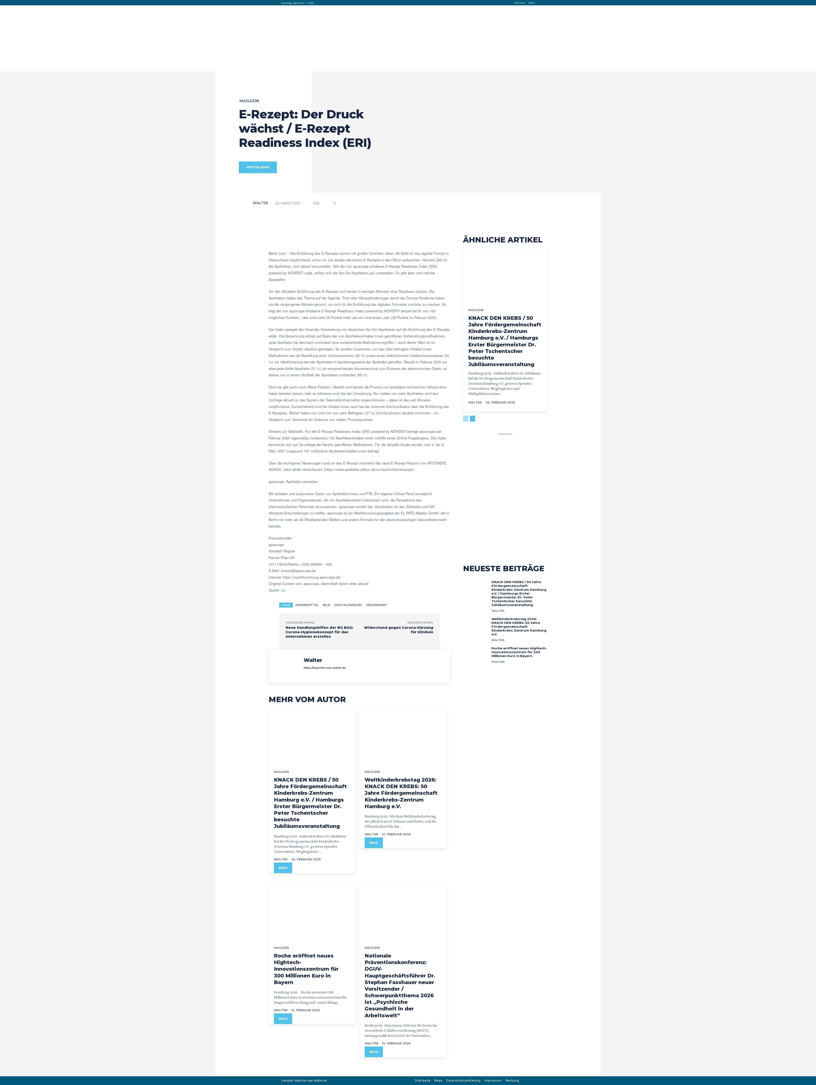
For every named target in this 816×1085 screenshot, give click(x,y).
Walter (260, 203)
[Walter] (245, 203)
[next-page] (472, 419)
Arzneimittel (307, 605)
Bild (326, 605)
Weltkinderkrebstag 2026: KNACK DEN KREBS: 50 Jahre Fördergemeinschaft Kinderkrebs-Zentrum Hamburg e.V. (401, 793)
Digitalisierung (348, 605)
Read (283, 868)
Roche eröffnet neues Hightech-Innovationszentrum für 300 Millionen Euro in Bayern (306, 969)
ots (283, 590)
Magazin (249, 101)
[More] (403, 239)
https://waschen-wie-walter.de (325, 667)
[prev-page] (465, 419)
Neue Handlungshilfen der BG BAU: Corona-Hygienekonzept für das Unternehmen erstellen (319, 632)
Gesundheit (376, 605)
